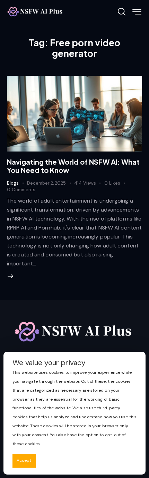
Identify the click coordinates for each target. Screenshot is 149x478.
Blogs (13, 183)
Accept (24, 460)
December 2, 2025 (46, 183)
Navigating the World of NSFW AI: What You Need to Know (73, 165)
